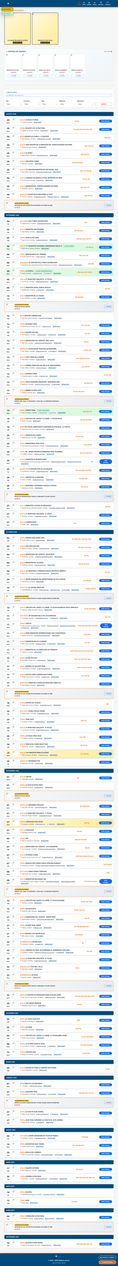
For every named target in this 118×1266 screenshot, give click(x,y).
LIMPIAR (103, 104)
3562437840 (56, 384)
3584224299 (52, 644)
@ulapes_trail (38, 928)
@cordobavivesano (43, 155)
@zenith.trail (43, 413)
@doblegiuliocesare (44, 713)
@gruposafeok (41, 540)
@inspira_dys (44, 376)
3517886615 (53, 351)
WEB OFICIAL (105, 121)
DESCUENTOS (7, 13)
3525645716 (54, 618)
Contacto (107, 4)
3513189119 (48, 273)
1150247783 (51, 824)
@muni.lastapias (42, 368)
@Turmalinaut (50, 1218)
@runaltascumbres (48, 1155)
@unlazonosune (45, 548)
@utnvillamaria (41, 359)
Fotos (84, 4)
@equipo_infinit (41, 644)
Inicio (79, 4)
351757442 (53, 413)
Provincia (27, 101)
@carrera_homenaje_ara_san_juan (45, 952)
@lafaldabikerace (40, 722)
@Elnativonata (45, 590)
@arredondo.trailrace (52, 446)
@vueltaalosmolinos (36, 1086)
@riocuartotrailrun (43, 240)
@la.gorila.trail (38, 273)
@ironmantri (39, 763)
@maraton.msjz (44, 755)
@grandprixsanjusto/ (42, 282)
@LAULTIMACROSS (41, 1046)
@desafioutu (45, 130)
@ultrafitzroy (42, 660)
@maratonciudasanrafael (44, 172)
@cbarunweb (37, 122)
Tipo (7, 101)
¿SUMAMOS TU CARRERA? (107, 1257)
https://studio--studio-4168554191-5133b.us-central (51, 865)
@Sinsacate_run (41, 824)
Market (89, 4)
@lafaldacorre (39, 787)
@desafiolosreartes (43, 471)
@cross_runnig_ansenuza (43, 384)
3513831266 (53, 1094)
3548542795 (52, 1046)
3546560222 (25, 628)
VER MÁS (108, 205)
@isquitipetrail (42, 335)
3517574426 (59, 1155)
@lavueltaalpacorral (43, 1114)
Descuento (80, 101)
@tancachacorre (41, 746)
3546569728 (61, 952)
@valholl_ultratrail (50, 1194)
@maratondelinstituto (43, 573)
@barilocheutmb (50, 997)
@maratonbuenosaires (75, 462)
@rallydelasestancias (42, 618)
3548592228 (39, 738)
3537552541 (41, 290)
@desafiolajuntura (39, 480)
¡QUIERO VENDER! (107, 1262)
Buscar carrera (12, 92)
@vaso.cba (40, 180)
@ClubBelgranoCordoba (69, 881)
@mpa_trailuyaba (40, 454)
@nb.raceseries (41, 257)
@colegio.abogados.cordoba (57, 508)
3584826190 (55, 1114)
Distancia (62, 101)
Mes (43, 101)
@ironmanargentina (41, 807)
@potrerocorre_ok (48, 857)
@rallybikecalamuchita (44, 223)
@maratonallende (41, 565)
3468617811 (40, 944)
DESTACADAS (7, 9)
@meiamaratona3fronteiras (42, 635)
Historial (101, 4)
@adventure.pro (47, 1245)
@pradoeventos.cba (40, 197)
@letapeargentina (41, 1138)
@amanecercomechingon (68, 626)
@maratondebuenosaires (59, 462)
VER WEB (14, 75)
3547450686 (66, 590)
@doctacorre (46, 677)
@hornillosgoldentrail (44, 669)
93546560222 (54, 1179)
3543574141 (53, 335)
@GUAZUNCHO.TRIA (42, 351)
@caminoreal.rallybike (46, 318)
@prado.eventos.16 (54, 197)
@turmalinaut (39, 1218)
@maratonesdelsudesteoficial (44, 343)
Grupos (95, 4)
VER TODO (107, 51)
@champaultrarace (42, 1179)
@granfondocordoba (45, 874)
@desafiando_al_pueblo (44, 139)
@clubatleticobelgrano (53, 881)
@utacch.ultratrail (53, 626)
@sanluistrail (47, 326)
